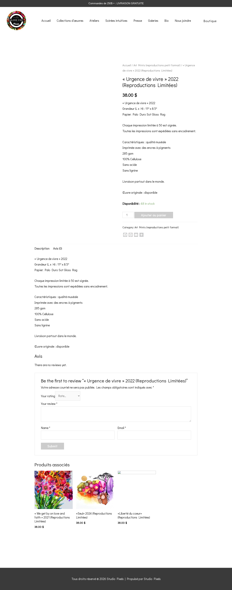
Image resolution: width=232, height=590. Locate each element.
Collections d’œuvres (70, 21)
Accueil (46, 21)
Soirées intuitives (116, 21)
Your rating (48, 396)
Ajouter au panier (153, 215)
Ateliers (94, 21)
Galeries (153, 21)
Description (41, 248)
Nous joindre (183, 21)
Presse (137, 21)
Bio (166, 21)
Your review (49, 404)
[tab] (41, 248)
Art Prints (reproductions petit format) (156, 65)
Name (45, 428)
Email (122, 428)
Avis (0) (57, 248)
